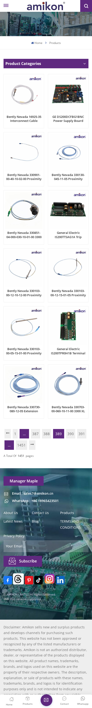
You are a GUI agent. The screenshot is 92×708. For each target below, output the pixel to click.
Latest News (13, 521)
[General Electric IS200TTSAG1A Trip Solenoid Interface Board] (68, 210)
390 (70, 433)
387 (35, 433)
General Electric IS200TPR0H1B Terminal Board (68, 351)
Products (67, 513)
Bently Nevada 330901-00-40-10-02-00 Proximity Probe (24, 177)
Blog (35, 521)
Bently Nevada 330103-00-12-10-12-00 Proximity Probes (24, 293)
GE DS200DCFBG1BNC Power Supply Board (68, 119)
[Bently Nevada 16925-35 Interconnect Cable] (23, 94)
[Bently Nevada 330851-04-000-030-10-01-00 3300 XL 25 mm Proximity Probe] (23, 210)
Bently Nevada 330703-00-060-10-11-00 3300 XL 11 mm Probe (68, 409)
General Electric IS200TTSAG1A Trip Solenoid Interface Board (68, 235)
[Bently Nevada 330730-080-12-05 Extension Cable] (23, 384)
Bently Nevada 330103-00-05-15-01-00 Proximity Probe (24, 351)
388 (46, 433)
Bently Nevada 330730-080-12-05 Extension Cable (23, 409)
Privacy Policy (14, 536)
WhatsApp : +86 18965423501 (35, 500)
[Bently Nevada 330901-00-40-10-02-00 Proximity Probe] (23, 152)
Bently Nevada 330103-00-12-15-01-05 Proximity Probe (68, 293)
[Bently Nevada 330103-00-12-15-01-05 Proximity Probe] (68, 268)
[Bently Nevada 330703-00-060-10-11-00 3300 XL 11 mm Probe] (68, 384)
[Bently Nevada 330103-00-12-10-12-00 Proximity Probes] (23, 268)
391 (82, 433)
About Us (11, 513)
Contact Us (40, 513)
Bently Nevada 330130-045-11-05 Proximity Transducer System (68, 177)
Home (38, 43)
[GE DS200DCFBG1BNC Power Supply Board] (68, 94)
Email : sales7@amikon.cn (32, 493)
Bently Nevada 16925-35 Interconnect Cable (24, 119)
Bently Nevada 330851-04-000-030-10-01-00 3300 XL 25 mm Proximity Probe (24, 235)
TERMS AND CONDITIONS (70, 524)
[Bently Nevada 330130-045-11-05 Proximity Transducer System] (68, 152)
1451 (21, 445)
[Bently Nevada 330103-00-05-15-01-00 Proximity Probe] (23, 326)
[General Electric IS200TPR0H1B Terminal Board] (68, 326)
